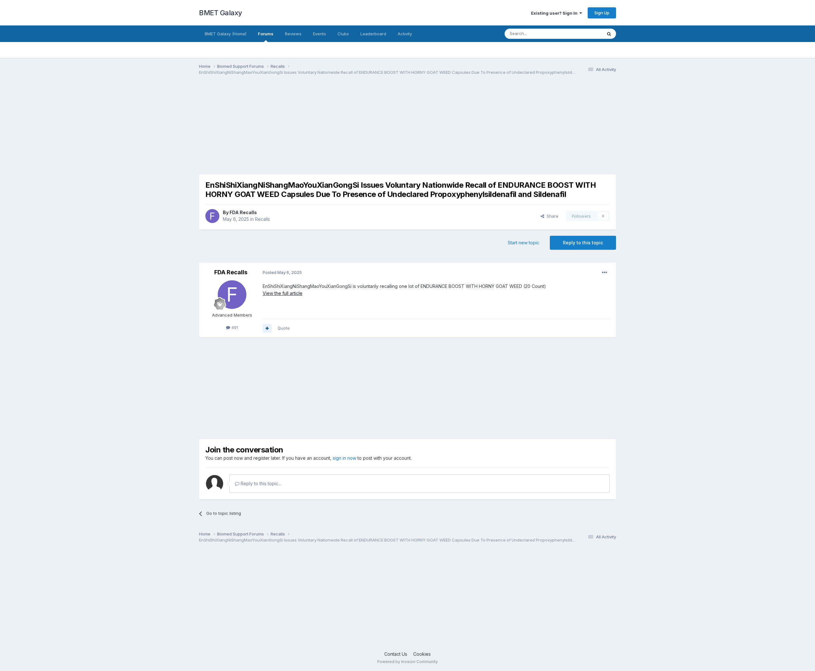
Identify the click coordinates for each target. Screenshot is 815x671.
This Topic (583, 33)
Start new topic (523, 242)
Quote (284, 328)
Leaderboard (373, 33)
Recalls (262, 219)
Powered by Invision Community (407, 661)
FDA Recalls (243, 212)
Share (551, 216)
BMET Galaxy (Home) (225, 33)
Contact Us (395, 654)
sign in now (344, 458)
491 (234, 327)
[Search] (609, 34)
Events (319, 33)
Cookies (422, 654)
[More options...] (604, 272)
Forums (265, 33)
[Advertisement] (315, 129)
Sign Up (601, 12)
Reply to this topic (583, 242)
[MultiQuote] (267, 328)
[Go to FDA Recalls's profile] (212, 216)
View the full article (282, 293)
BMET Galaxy (220, 13)
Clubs (343, 33)
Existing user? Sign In (555, 13)
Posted (282, 272)
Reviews (293, 33)
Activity (405, 33)
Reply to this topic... (260, 483)
